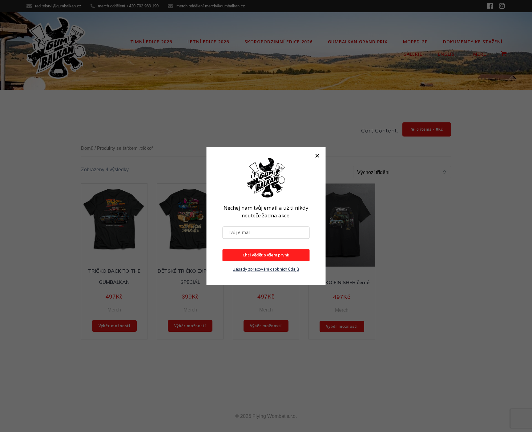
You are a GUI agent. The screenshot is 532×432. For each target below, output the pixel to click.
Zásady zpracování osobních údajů (266, 269)
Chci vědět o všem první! (266, 255)
